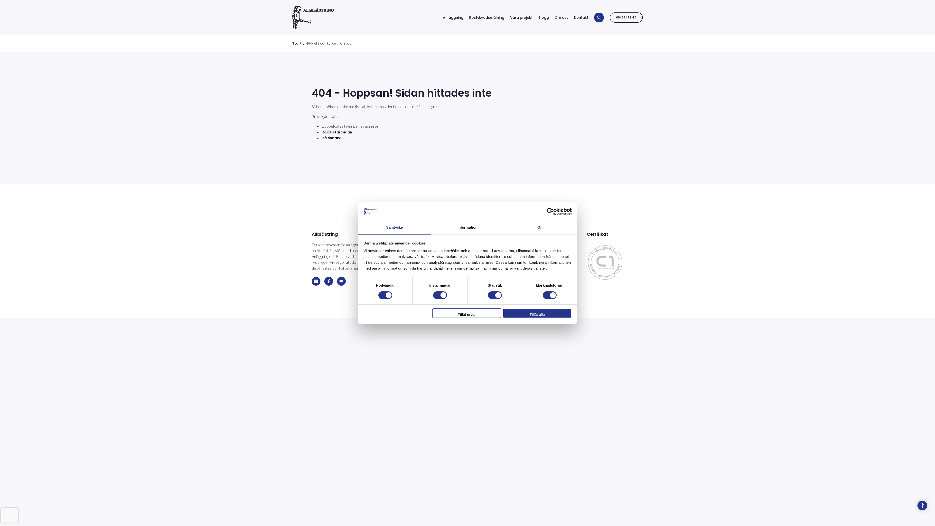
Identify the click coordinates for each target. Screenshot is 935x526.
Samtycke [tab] (394, 227)
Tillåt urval (467, 314)
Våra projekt (521, 17)
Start (297, 43)
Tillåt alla (537, 314)
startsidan (342, 132)
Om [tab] (540, 227)
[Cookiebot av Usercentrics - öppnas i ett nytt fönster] (550, 211)
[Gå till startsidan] (313, 17)
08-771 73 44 (626, 17)
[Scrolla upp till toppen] (922, 505)
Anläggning (453, 17)
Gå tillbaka (331, 138)
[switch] (440, 295)
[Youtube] (341, 281)
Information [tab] (467, 227)
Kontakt (581, 17)
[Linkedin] (316, 281)
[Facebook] (328, 281)
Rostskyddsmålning (486, 17)
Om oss (561, 17)
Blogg (543, 17)
